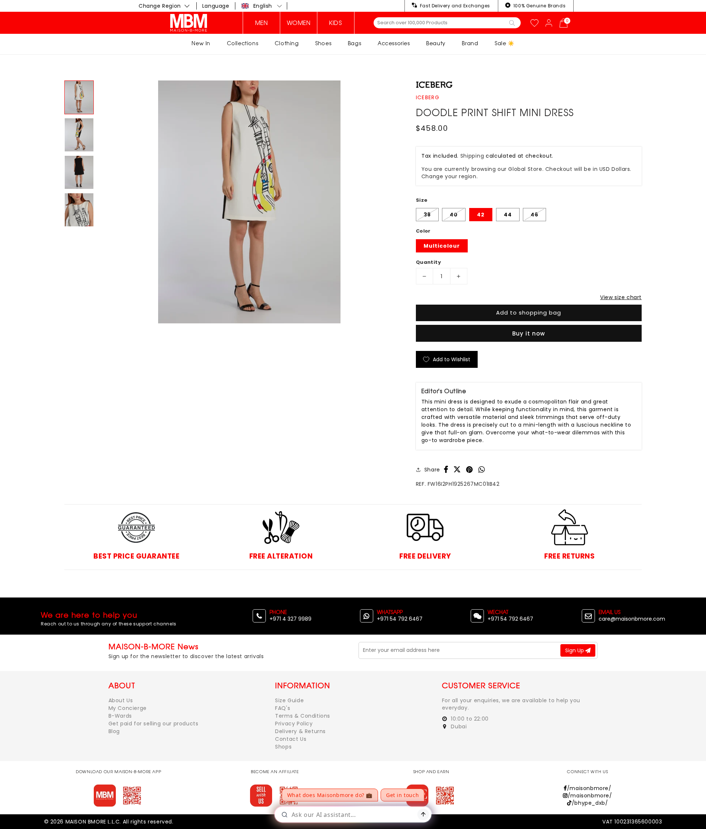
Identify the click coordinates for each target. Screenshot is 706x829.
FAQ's (282, 708)
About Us (120, 700)
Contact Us (290, 739)
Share (432, 469)
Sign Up (575, 650)
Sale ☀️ (504, 43)
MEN (261, 22)
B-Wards (120, 715)
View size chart (621, 297)
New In (201, 43)
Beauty (436, 43)
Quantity (428, 262)
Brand (470, 43)
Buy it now (528, 333)
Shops (283, 746)
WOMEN (299, 22)
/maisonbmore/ (589, 788)
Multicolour (442, 246)
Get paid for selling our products (153, 723)
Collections (242, 43)
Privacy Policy (294, 723)
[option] (249, 201)
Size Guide (289, 700)
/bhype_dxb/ (590, 803)
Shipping (472, 155)
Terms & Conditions (302, 715)
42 (481, 214)
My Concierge (127, 708)
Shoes (323, 43)
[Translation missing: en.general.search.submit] (512, 22)
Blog (114, 731)
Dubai (458, 726)
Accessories (394, 43)
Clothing (287, 43)
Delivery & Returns (300, 731)
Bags (354, 43)
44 (508, 214)
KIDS (335, 22)
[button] (262, 6)
